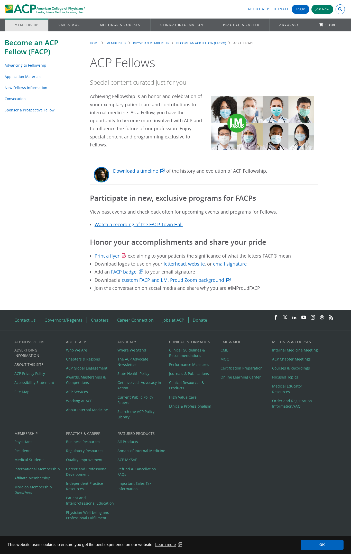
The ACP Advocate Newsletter (132, 362)
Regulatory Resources (84, 450)
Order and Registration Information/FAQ (292, 403)
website (196, 264)
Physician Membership (151, 43)
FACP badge (123, 272)
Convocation (15, 98)
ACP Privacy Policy (29, 373)
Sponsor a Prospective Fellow (29, 110)
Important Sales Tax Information (134, 486)
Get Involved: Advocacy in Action (139, 385)
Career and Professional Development (86, 472)
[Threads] (322, 318)
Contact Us (25, 320)
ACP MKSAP (127, 459)
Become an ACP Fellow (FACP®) (201, 43)
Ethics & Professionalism (190, 406)
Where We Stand (131, 350)
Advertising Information (26, 353)
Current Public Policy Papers (135, 400)
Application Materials (23, 76)
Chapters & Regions (83, 359)
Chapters (100, 320)
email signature (230, 264)
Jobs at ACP (173, 320)
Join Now (322, 9)
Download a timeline (135, 171)
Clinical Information (181, 25)
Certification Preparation (241, 368)
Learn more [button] (165, 544)
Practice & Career (241, 25)
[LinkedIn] (294, 318)
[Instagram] (313, 318)
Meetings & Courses (120, 25)
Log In (300, 9)
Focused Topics (285, 377)
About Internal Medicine (87, 409)
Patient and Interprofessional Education (90, 500)
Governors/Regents (63, 320)
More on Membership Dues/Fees (33, 490)
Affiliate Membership (32, 478)
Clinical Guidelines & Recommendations (187, 353)
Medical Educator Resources (287, 389)
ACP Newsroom (29, 341)
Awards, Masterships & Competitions (86, 380)
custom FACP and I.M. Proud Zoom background (173, 280)
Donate (281, 9)
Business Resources (83, 441)
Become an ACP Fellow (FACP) (31, 47)
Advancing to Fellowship (25, 65)
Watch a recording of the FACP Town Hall (139, 224)
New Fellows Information (26, 87)
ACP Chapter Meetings (291, 359)
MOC (224, 359)
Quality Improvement (84, 459)
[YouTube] (303, 318)
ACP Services (77, 391)
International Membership (37, 469)
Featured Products (136, 433)
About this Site (28, 364)
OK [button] (322, 545)
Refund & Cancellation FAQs (136, 472)
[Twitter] (285, 318)
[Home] (45, 9)
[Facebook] (275, 318)
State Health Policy (133, 373)
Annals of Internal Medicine (141, 450)
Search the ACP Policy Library (135, 414)
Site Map (22, 391)
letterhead (175, 264)
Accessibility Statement (34, 382)
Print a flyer (107, 256)
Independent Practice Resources (84, 486)
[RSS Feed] (331, 318)
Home (94, 43)
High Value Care (183, 397)
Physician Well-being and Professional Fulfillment (87, 515)
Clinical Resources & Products (186, 385)
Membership (27, 25)
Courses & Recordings (291, 368)
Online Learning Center (240, 377)
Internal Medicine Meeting (295, 350)
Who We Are (76, 350)
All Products (127, 441)
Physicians (23, 441)
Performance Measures (189, 364)
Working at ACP (79, 400)
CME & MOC (69, 25)
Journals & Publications (189, 373)
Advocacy (289, 25)
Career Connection (135, 320)
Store (330, 25)
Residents (22, 450)
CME (224, 350)
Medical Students (29, 459)
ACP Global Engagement (86, 368)
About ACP (258, 9)
